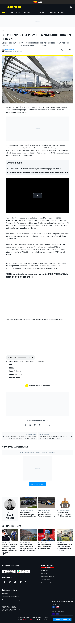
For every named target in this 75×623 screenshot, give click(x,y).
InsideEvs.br (45, 570)
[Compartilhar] (62, 50)
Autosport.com (45, 579)
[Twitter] (30, 425)
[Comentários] (70, 50)
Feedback (5, 593)
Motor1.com (44, 573)
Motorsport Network (30, 620)
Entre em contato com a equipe (11, 600)
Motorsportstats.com (47, 583)
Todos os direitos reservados (47, 620)
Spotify (12, 364)
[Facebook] (25, 425)
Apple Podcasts (15, 371)
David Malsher (9, 49)
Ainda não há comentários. (37, 452)
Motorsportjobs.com (47, 576)
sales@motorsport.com (9, 603)
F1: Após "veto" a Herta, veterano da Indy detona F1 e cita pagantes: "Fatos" (35, 169)
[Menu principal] (3, 7)
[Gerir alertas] (50, 425)
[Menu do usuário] (71, 7)
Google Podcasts (15, 374)
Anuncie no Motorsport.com (10, 596)
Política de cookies (36, 617)
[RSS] (26, 582)
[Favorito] (66, 50)
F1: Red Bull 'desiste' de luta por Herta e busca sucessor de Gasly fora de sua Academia (38, 172)
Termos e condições (23, 617)
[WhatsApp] (35, 425)
